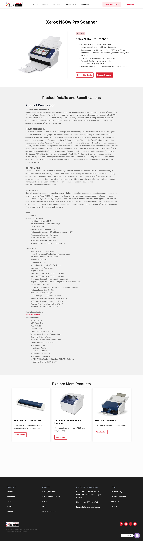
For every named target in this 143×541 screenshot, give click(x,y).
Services (56, 4)
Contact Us (85, 4)
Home (35, 4)
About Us (45, 4)
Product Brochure (32, 315)
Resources (70, 4)
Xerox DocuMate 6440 (105, 420)
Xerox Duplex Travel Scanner (28, 420)
